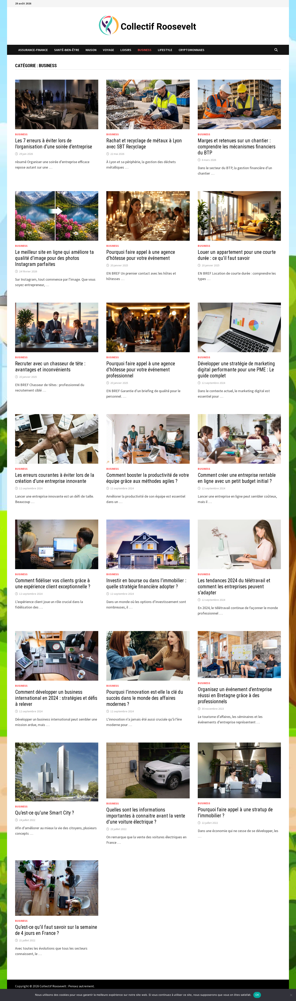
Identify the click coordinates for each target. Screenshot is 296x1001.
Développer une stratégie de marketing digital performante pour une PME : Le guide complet (236, 370)
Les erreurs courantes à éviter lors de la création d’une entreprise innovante (54, 478)
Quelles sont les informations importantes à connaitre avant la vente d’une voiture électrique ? (145, 816)
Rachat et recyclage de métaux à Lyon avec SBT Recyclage (144, 144)
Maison (91, 50)
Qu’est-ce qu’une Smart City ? (44, 813)
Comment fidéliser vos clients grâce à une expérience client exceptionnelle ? (52, 584)
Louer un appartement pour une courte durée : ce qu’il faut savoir (237, 255)
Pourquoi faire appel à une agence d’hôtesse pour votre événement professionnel (140, 370)
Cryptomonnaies (191, 50)
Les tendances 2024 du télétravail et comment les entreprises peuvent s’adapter (234, 587)
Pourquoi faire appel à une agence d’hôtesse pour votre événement (140, 255)
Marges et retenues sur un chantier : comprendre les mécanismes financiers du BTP (236, 147)
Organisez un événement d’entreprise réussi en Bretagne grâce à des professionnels (235, 695)
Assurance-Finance (33, 50)
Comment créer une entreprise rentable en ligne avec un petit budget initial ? (237, 478)
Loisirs (125, 50)
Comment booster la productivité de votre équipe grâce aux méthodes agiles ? (147, 478)
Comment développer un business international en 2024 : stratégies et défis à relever (56, 698)
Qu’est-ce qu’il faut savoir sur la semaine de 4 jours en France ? (56, 930)
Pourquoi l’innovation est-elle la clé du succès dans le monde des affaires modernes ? (144, 698)
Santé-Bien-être (66, 50)
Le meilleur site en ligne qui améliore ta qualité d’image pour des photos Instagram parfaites (54, 258)
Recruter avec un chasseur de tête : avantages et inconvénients (50, 367)
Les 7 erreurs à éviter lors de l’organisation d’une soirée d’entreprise (53, 144)
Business (144, 50)
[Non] (291, 995)
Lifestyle (165, 50)
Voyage (108, 50)
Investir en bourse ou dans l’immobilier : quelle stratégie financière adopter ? (146, 584)
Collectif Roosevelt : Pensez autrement (67, 986)
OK (257, 994)
